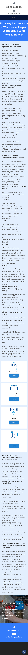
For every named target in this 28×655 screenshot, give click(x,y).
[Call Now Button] (24, 652)
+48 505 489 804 (14, 6)
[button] (14, 17)
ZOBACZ (14, 376)
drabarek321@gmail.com (14, 13)
